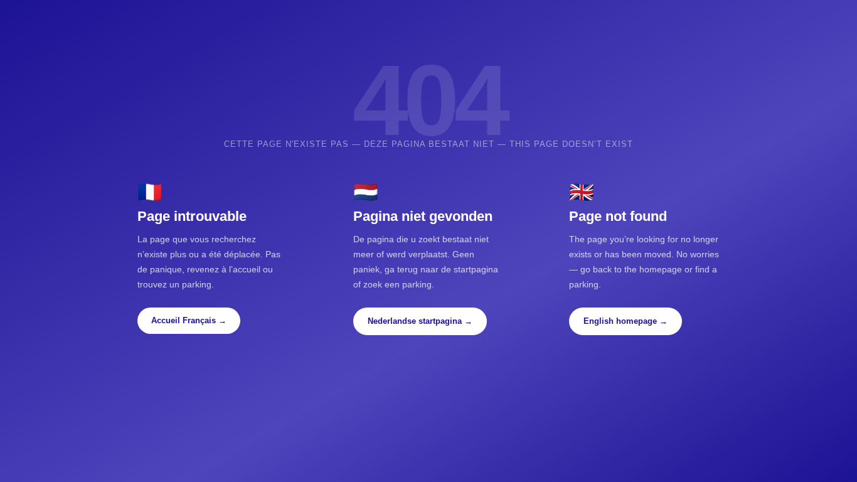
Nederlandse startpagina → (420, 321)
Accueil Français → (188, 320)
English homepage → (625, 321)
